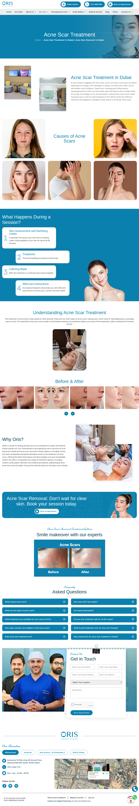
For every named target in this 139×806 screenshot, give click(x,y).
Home (8, 12)
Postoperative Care (59, 12)
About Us (30, 12)
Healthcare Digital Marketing (59, 801)
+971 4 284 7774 (13, 767)
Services (42, 12)
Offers (115, 12)
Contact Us (126, 12)
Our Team (19, 12)
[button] (31, 12)
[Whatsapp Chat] (134, 797)
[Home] (7, 4)
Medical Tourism (95, 12)
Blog (107, 12)
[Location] (95, 774)
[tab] (10, 752)
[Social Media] (4, 786)
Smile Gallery (78, 12)
